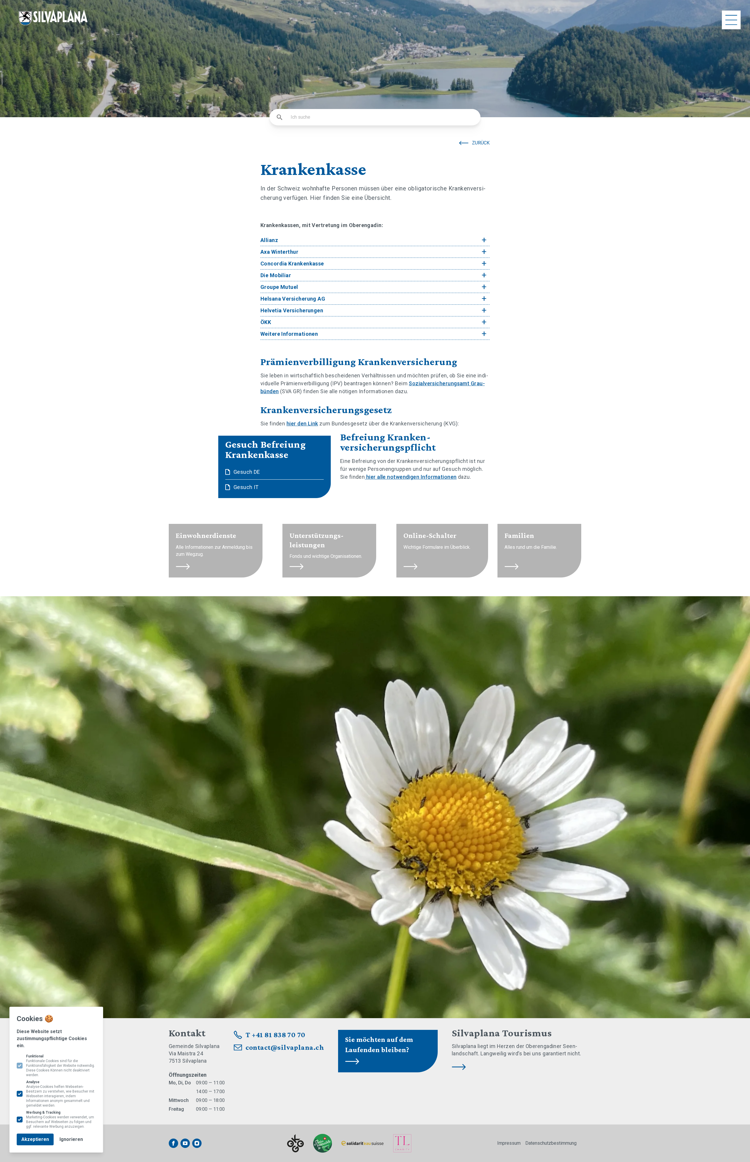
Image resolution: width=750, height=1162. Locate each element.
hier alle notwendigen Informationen (410, 477)
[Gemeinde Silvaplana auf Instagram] (197, 1143)
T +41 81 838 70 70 (276, 1035)
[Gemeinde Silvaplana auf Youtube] (185, 1143)
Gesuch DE (246, 472)
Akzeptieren (35, 1139)
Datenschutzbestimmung (551, 1143)
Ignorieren (71, 1139)
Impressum (509, 1143)
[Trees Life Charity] (402, 1143)
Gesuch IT (246, 487)
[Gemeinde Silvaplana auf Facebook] (173, 1143)
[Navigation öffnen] (731, 20)
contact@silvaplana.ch (285, 1047)
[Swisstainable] (322, 1143)
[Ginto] (295, 1143)
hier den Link (302, 423)
